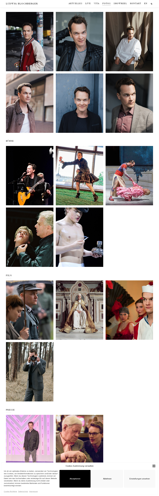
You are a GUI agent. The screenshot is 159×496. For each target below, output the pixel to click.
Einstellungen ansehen (139, 479)
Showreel (120, 3)
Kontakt (135, 3)
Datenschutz (23, 491)
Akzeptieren (75, 479)
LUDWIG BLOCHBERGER (22, 3)
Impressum (33, 491)
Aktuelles (75, 3)
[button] (154, 466)
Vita (96, 3)
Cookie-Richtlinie (10, 491)
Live (88, 3)
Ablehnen (107, 479)
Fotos (106, 3)
